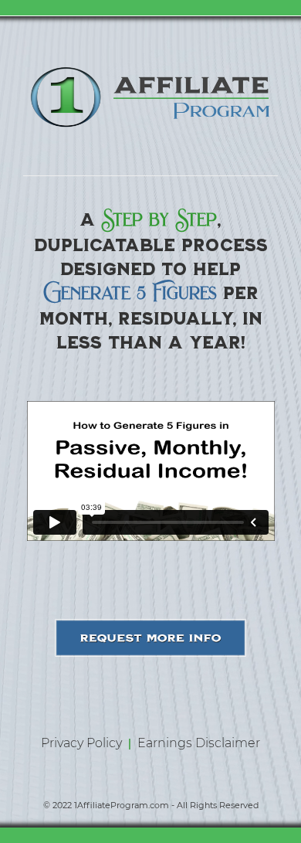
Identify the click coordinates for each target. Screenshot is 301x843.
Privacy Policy (83, 743)
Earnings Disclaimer (198, 743)
